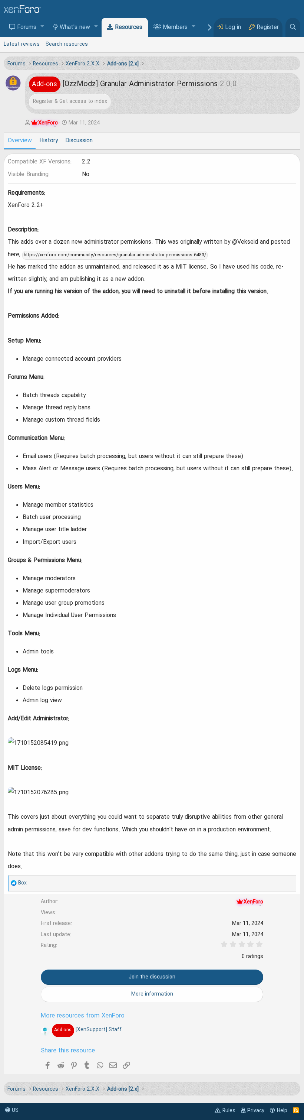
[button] (42, 27)
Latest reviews (22, 44)
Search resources (67, 44)
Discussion (79, 140)
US (14, 1110)
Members (175, 27)
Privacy (255, 1111)
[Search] (292, 27)
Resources (128, 27)
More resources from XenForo (83, 1016)
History (48, 140)
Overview (20, 140)
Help (282, 1111)
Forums (26, 27)
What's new (75, 27)
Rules (228, 1111)
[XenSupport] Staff (87, 1030)
